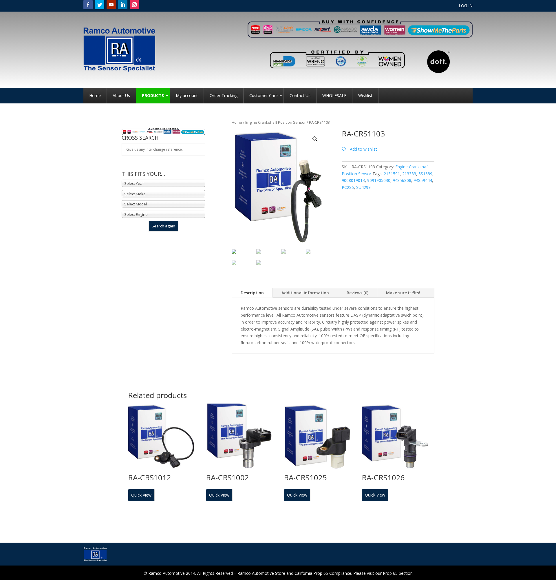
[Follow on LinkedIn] (122, 4)
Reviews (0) (357, 293)
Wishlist (365, 95)
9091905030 (378, 180)
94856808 (402, 180)
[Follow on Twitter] (99, 4)
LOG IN (466, 6)
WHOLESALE (334, 95)
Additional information (305, 293)
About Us (121, 95)
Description (252, 293)
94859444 (423, 180)
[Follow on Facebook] (88, 4)
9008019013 (353, 180)
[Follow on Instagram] (134, 4)
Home (95, 95)
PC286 (348, 187)
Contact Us (300, 95)
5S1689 (425, 173)
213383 (409, 173)
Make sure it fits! (403, 293)
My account (187, 95)
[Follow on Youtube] (111, 4)
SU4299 (363, 187)
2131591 (392, 173)
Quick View (141, 495)
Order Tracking (223, 95)
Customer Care (263, 95)
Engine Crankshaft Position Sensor (275, 122)
